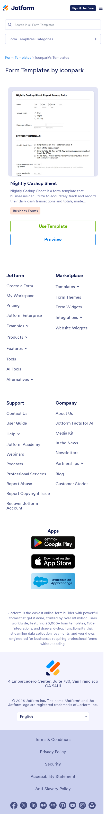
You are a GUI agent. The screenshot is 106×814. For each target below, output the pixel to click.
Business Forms (26, 210)
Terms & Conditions (53, 739)
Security (53, 764)
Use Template (53, 226)
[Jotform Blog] (53, 805)
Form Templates (18, 57)
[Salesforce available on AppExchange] (53, 581)
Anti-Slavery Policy (53, 788)
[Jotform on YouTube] (72, 805)
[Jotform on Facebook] (13, 805)
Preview (53, 239)
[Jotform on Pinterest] (62, 805)
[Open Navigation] (101, 8)
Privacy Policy (53, 751)
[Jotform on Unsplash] (92, 805)
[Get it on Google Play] (53, 542)
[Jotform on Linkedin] (33, 805)
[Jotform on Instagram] (82, 805)
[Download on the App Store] (53, 561)
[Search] (9, 24)
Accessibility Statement (53, 776)
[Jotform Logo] (18, 8)
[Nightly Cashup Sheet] (53, 131)
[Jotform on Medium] (43, 805)
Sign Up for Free (83, 8)
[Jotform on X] (23, 805)
